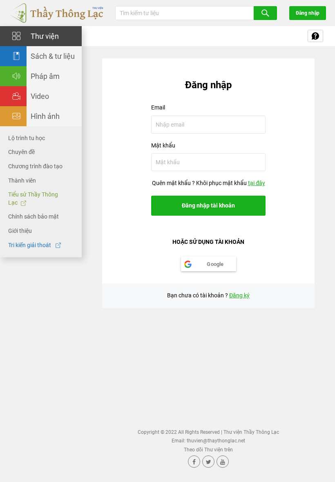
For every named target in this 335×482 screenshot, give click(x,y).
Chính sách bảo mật (33, 216)
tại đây (256, 183)
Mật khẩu (163, 145)
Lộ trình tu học (26, 138)
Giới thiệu (20, 231)
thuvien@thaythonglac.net (216, 441)
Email (158, 107)
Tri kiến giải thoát (30, 245)
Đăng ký (239, 295)
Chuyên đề (21, 152)
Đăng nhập (307, 13)
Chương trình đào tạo (35, 166)
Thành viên (22, 180)
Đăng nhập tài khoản (208, 205)
